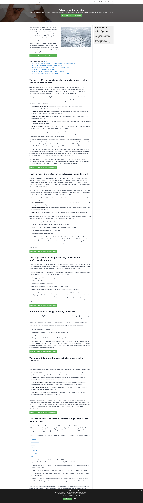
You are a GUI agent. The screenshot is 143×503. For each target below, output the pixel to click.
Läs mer (83, 493)
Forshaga (34, 450)
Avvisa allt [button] (76, 498)
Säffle (33, 456)
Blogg (109, 2)
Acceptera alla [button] (68, 498)
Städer (95, 2)
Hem (90, 2)
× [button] (141, 490)
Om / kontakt (102, 2)
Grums (33, 445)
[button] (71, 501)
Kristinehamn (35, 442)
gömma (45, 61)
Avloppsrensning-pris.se (37, 2)
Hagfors (33, 439)
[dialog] (71, 496)
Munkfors (34, 453)
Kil (32, 447)
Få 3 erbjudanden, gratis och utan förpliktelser (71, 15)
